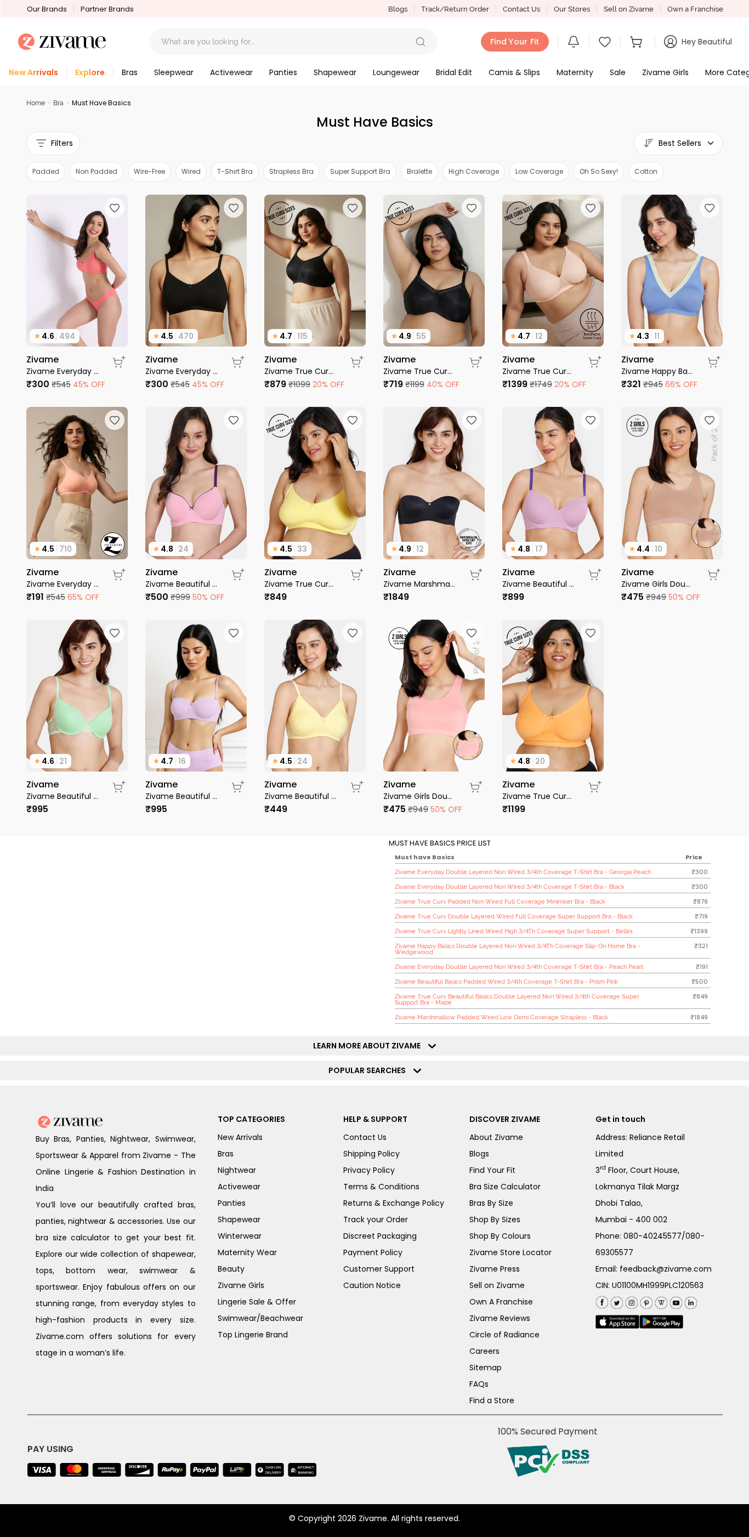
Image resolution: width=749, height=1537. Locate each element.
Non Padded (96, 171)
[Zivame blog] (659, 1301)
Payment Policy (372, 1252)
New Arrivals (240, 1137)
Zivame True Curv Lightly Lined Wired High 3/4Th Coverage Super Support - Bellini (538, 371)
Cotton (645, 171)
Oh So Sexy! (599, 171)
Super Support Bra (360, 171)
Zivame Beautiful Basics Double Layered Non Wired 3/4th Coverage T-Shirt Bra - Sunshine (300, 796)
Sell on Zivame (629, 9)
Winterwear (240, 1235)
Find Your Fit (492, 1170)
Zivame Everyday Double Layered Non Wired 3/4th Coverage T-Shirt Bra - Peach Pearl (62, 584)
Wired (191, 171)
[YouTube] (674, 1301)
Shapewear (239, 1219)
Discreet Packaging (380, 1235)
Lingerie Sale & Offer (257, 1301)
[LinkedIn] (689, 1301)
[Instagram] (630, 1301)
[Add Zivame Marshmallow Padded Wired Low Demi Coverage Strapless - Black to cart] (476, 574)
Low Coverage (539, 171)
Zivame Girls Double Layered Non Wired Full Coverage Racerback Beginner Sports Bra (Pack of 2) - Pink (419, 796)
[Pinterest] (645, 1301)
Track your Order (375, 1219)
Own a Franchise (695, 9)
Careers (484, 1351)
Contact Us (521, 9)
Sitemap (485, 1367)
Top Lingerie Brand (253, 1334)
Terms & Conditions (381, 1186)
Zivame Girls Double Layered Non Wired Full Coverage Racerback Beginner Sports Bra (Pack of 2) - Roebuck (657, 584)
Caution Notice (372, 1285)
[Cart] (637, 41)
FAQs (479, 1384)
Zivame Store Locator (510, 1252)
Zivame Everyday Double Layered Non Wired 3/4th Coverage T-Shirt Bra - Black (181, 371)
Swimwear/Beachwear (260, 1318)
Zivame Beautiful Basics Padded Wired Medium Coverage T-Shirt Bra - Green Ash (62, 796)
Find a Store (491, 1400)
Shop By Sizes (494, 1219)
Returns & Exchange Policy (393, 1203)
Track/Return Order (455, 9)
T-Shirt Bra (235, 171)
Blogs (397, 9)
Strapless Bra (291, 171)
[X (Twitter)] (615, 1301)
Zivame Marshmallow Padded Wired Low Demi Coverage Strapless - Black (419, 584)
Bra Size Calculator (505, 1186)
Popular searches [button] (369, 1070)
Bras (226, 1153)
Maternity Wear (247, 1252)
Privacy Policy (369, 1170)
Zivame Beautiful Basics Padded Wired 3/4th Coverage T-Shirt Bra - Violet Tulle (538, 584)
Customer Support (379, 1268)
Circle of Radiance (504, 1334)
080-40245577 (652, 1235)
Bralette (419, 171)
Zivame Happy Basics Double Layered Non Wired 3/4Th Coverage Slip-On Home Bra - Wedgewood (657, 371)
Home (35, 103)
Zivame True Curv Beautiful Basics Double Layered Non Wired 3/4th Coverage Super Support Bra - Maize (300, 584)
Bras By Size (491, 1203)
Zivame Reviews (499, 1318)
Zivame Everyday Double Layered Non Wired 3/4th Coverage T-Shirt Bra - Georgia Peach (62, 371)
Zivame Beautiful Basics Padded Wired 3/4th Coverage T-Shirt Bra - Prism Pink (181, 584)
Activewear (239, 1186)
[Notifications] (573, 41)
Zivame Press (494, 1268)
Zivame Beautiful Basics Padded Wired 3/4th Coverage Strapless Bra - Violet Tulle (181, 796)
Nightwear (237, 1170)
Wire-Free (149, 171)
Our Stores (572, 9)
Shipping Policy (371, 1153)
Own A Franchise (501, 1301)
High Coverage (474, 171)
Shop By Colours (500, 1235)
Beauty (231, 1268)
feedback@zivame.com (666, 1268)
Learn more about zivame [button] (369, 1045)
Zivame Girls (241, 1285)
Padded (45, 171)
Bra (58, 103)
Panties (232, 1203)
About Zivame (496, 1137)
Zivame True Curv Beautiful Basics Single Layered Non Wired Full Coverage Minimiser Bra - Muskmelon (538, 796)
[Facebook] (601, 1301)
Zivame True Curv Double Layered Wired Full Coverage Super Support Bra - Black (419, 371)
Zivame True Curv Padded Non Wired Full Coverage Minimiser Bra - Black (300, 371)
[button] (420, 41)
